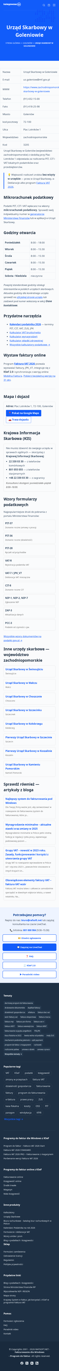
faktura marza (44, 1017)
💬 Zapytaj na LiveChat (29, 947)
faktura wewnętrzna (26, 1026)
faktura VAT (39, 1079)
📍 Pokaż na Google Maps (23, 413)
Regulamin (9, 1260)
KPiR (39, 1112)
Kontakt (7, 1333)
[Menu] (54, 5)
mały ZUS (50, 1035)
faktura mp (9, 1021)
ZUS (41, 1099)
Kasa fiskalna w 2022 (13, 1035)
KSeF (17, 1073)
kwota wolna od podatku (34, 1035)
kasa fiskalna (12, 1106)
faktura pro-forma (23, 1021)
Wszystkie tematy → (13, 1054)
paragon (10, 1112)
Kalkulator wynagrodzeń (24, 336)
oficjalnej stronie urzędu (30, 297)
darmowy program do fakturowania (19, 1003)
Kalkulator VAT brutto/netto (25, 332)
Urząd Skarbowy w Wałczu (21, 683)
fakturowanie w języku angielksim (18, 1031)
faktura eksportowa (28, 1017)
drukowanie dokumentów (15, 1008)
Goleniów (27, 43)
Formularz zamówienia (14, 1251)
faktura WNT (42, 1026)
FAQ (5, 1325)
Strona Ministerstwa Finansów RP (20, 1287)
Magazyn (8, 1189)
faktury (9, 1092)
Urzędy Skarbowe (12, 1216)
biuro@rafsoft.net (31, 920)
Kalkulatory (9, 1212)
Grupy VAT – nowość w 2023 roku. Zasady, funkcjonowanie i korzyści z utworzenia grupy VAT (26, 854)
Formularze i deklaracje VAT (17, 1232)
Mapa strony (10, 1295)
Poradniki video (11, 1329)
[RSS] (37, 1363)
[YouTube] (32, 1363)
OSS (38, 1106)
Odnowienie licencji (13, 1255)
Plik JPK (37, 1031)
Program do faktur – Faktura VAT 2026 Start (24, 1145)
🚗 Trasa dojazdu (18, 419)
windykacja (26, 1112)
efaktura (31, 1012)
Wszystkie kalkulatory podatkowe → (30, 344)
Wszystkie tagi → (13, 1119)
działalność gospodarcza (18, 1086)
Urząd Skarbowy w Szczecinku (23, 710)
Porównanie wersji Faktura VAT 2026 (21, 1158)
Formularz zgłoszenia (14, 1321)
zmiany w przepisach (16, 1079)
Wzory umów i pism (13, 1236)
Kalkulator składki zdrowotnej (26, 340)
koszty (27, 1106)
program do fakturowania (31, 1092)
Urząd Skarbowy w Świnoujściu (24, 669)
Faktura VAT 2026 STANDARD (17, 1150)
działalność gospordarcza (15, 1012)
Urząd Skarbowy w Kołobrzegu (24, 723)
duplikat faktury (34, 1008)
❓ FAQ (29, 956)
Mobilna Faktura (13, 376)
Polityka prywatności (13, 1264)
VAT (7, 1073)
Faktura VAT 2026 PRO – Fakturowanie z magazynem (28, 1154)
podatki (29, 1073)
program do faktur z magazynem (18, 1045)
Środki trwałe (10, 1185)
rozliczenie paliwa (12, 1049)
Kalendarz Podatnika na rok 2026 (19, 1227)
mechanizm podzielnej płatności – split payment (24, 1040)
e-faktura (10, 1099)
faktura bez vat (44, 1012)
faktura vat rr (39, 1021)
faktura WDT (10, 1026)
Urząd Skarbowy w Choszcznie (23, 696)
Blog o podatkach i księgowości (18, 1240)
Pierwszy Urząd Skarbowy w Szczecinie (28, 737)
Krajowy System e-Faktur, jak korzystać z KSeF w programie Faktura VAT (26, 1301)
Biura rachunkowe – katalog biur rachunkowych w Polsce (27, 1222)
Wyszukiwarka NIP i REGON (17, 1291)
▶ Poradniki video (29, 974)
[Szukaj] (44, 5)
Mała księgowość (12, 1193)
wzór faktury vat (11, 1017)
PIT (46, 1106)
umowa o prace (43, 1049)
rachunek (37, 1045)
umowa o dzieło (28, 1049)
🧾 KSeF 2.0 (29, 965)
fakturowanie (43, 1086)
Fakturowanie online (13, 1177)
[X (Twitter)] (26, 1363)
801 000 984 (29, 930)
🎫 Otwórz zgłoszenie (29, 938)
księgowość (44, 1073)
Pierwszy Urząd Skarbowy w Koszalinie (28, 751)
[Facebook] (21, 1363)
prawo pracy (26, 1099)
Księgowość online (12, 1181)
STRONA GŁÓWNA (13, 43)
